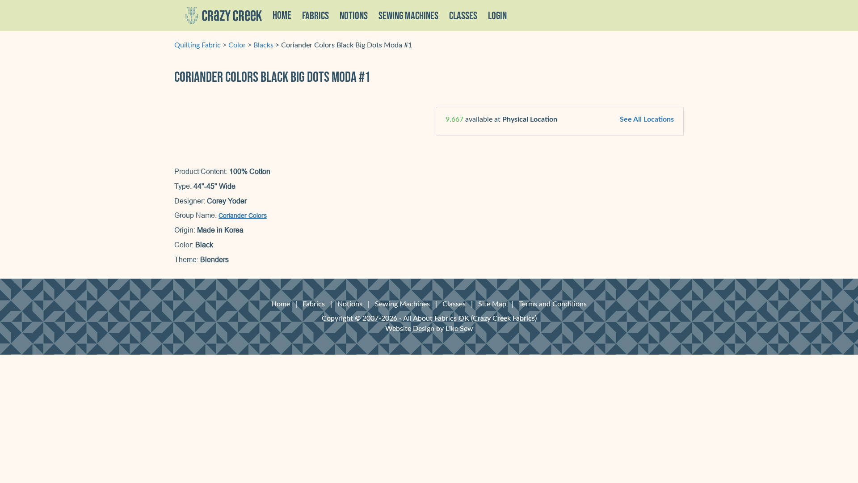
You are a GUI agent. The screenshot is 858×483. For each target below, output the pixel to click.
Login (497, 16)
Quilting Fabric (197, 45)
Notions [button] (354, 16)
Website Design (409, 328)
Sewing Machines (408, 16)
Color (237, 45)
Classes (463, 16)
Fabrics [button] (315, 16)
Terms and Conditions (553, 304)
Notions (349, 304)
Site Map (492, 304)
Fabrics (314, 304)
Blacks (263, 45)
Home (282, 15)
